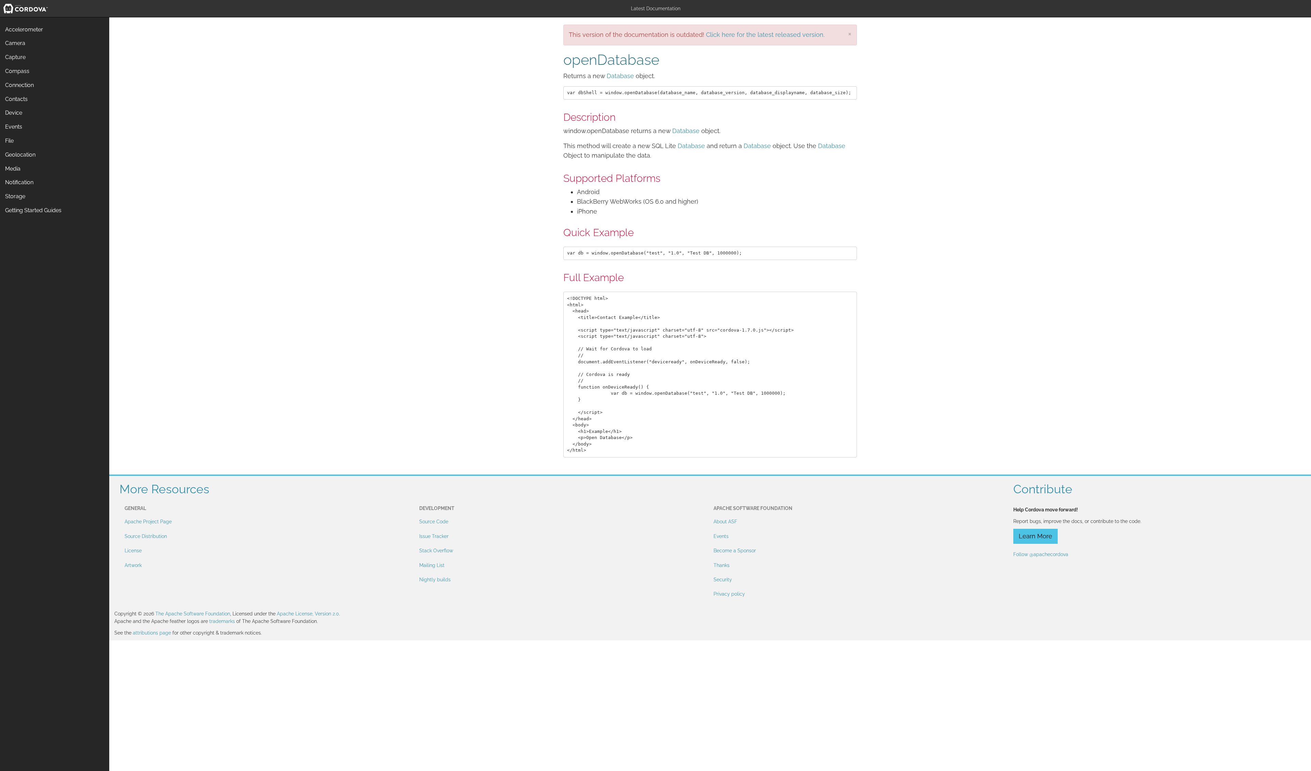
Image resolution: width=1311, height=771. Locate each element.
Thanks (722, 565)
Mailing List (432, 565)
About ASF (725, 521)
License (133, 550)
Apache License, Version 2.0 (308, 613)
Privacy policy (729, 594)
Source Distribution (146, 536)
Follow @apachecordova (1040, 554)
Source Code (433, 521)
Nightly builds (435, 579)
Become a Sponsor (735, 550)
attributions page (152, 633)
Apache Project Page (148, 521)
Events (721, 536)
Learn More (1035, 536)
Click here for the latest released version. (765, 34)
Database (620, 75)
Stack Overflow (436, 550)
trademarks (222, 621)
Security (723, 579)
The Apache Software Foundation (192, 613)
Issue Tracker (434, 536)
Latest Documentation (655, 8)
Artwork (133, 565)
